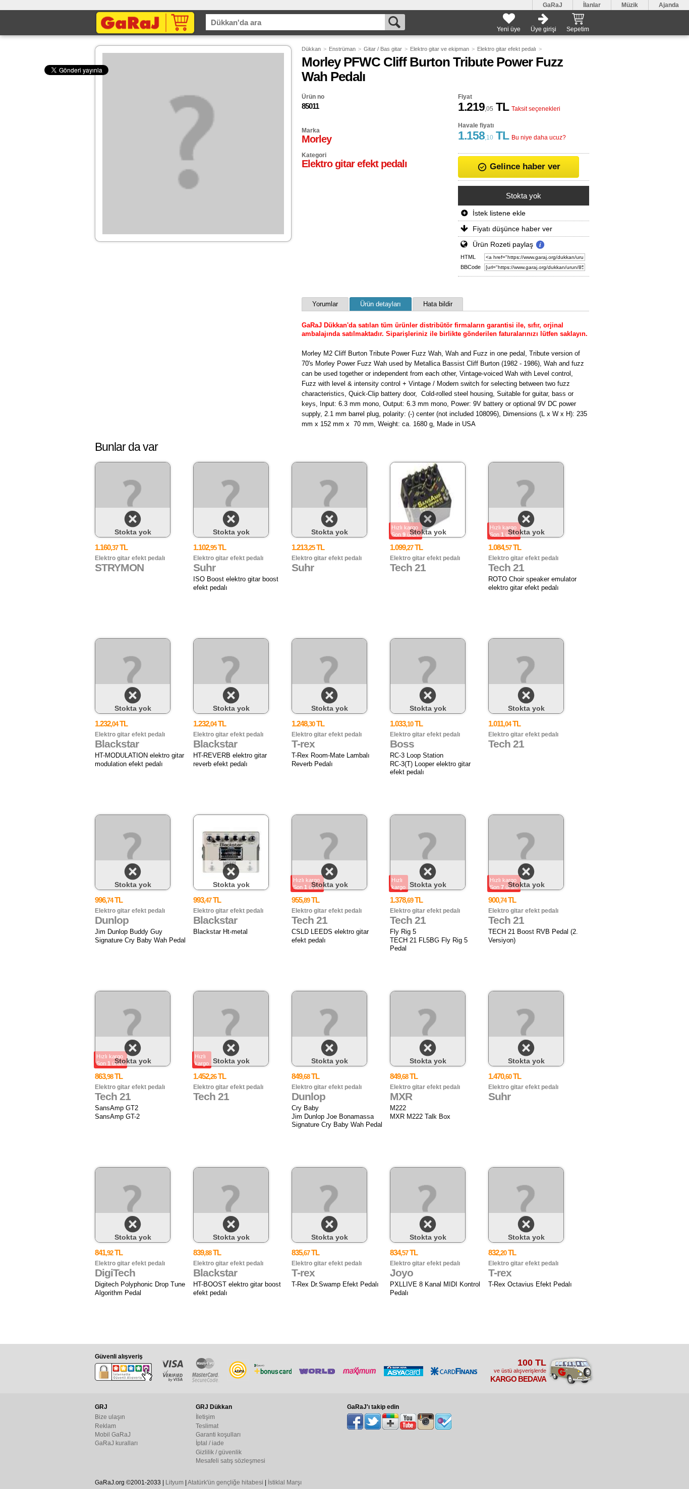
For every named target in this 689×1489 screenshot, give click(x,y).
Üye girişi (543, 29)
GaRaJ (552, 5)
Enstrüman (342, 49)
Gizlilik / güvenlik (219, 1452)
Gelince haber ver (523, 166)
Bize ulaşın (110, 1416)
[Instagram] (426, 1421)
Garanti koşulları (218, 1434)
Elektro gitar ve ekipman (439, 49)
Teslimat (207, 1426)
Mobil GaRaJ (113, 1434)
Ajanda (669, 5)
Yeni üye (509, 29)
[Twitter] (373, 1421)
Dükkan (311, 49)
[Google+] (390, 1421)
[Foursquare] (443, 1421)
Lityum (174, 1482)
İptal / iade (210, 1443)
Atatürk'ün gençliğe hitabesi (225, 1482)
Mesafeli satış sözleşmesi (230, 1460)
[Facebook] (355, 1421)
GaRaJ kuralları (116, 1443)
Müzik (629, 5)
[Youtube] (408, 1421)
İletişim (205, 1416)
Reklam (105, 1426)
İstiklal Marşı (285, 1482)
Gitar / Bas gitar (383, 49)
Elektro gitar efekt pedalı (506, 49)
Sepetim (577, 29)
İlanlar (592, 5)
